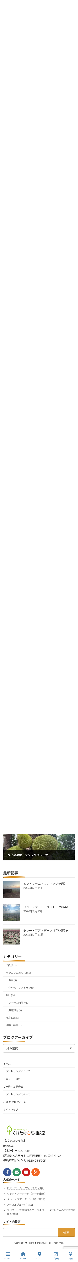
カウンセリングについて (17, 1071)
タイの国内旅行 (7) (18, 1002)
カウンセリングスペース (16, 1094)
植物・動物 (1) (14, 1025)
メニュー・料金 (12, 1079)
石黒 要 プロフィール (14, 1102)
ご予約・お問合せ (13, 1086)
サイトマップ (10, 1109)
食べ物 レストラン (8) (21, 987)
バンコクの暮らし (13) (18, 972)
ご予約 (56, 1258)
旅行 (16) (11, 995)
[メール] (16, 1172)
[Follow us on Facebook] (7, 1172)
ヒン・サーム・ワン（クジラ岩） (45, 884)
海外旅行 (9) (15, 1010)
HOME (23, 1258)
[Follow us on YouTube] (26, 1172)
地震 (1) (12, 980)
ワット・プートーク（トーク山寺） (46, 907)
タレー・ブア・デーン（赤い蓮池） (46, 930)
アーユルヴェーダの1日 (20, 1204)
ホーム (7, 1063)
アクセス (39, 1258)
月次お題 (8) (12, 1017)
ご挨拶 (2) (11, 965)
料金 (71, 1258)
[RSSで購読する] (35, 1172)
